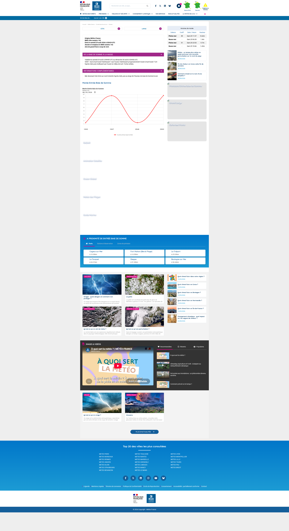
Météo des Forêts (89, 14)
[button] (205, 14)
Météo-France (151, 509)
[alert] (205, 6)
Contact (204, 486)
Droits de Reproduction (151, 486)
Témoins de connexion (113, 486)
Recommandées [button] (166, 347)
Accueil (84, 24)
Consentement (166, 486)
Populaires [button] (200, 347)
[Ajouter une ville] (106, 18)
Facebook (155, 6)
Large (151, 29)
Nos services (160, 14)
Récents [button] (183, 347)
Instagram (148, 478)
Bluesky (170, 6)
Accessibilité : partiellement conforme (186, 486)
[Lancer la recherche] (147, 5)
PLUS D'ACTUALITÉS (143, 432)
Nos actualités (173, 14)
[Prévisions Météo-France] (96, 5)
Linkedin (165, 6)
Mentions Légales (97, 486)
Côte (110, 29)
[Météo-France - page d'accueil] (151, 498)
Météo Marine (91, 24)
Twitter (160, 6)
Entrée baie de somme (101, 24)
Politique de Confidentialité (132, 486)
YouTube (155, 478)
